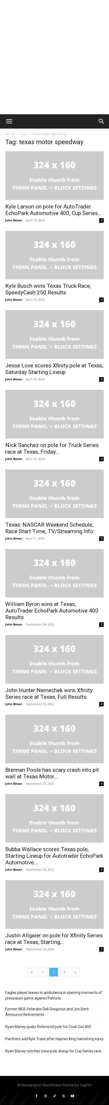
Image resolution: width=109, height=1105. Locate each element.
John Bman (13, 220)
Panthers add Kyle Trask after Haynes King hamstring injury (54, 1039)
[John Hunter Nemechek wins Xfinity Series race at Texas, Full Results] (54, 659)
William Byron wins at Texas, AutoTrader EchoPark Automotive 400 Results (51, 610)
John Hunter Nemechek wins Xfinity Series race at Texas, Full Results (49, 693)
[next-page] (75, 972)
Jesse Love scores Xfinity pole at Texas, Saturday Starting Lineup (54, 368)
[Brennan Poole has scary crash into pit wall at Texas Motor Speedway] (54, 739)
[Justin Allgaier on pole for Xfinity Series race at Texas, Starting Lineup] (54, 904)
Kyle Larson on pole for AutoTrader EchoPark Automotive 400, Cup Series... (53, 209)
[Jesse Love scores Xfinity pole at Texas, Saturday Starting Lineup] (54, 334)
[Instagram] (45, 1096)
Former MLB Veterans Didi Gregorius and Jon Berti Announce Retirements (47, 1012)
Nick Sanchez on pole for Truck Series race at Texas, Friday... (52, 448)
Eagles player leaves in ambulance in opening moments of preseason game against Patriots (53, 995)
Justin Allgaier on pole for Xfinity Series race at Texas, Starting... (54, 938)
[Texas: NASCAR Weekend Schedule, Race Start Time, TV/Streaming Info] (54, 493)
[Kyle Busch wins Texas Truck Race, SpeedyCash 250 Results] (54, 255)
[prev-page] (31, 972)
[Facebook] (36, 1096)
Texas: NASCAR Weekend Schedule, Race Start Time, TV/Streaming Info (49, 528)
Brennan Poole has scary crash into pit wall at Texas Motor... (52, 773)
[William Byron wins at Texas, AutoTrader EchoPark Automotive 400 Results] (54, 573)
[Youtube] (72, 1096)
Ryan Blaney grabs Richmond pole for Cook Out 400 (48, 1027)
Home (10, 134)
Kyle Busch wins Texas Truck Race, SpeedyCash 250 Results (48, 289)
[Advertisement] (54, 57)
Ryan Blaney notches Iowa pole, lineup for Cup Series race (53, 1051)
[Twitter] (63, 1096)
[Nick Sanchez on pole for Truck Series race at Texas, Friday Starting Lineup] (54, 414)
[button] (9, 121)
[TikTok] (54, 1096)
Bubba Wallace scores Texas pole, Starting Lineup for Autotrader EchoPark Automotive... (54, 856)
